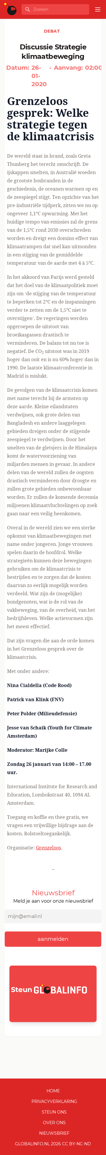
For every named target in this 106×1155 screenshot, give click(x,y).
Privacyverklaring (54, 1101)
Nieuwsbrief (54, 1133)
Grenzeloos (48, 847)
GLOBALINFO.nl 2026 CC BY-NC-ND (53, 1143)
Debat (52, 31)
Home (53, 1091)
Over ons (54, 1122)
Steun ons (54, 1112)
